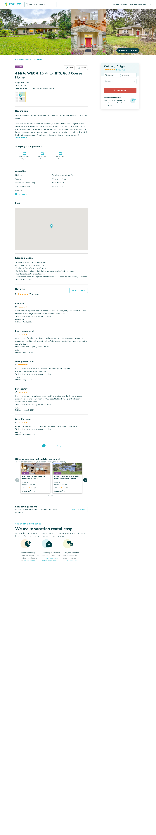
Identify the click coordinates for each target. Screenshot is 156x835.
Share (83, 68)
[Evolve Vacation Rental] (13, 5)
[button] (120, 81)
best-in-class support (71, 561)
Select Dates (120, 90)
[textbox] (40, 4)
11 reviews (120, 70)
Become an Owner (120, 4)
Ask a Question (78, 510)
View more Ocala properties (29, 60)
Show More (20, 137)
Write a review (78, 290)
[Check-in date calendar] (106, 75)
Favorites (138, 4)
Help (131, 4)
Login (145, 4)
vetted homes (29, 561)
